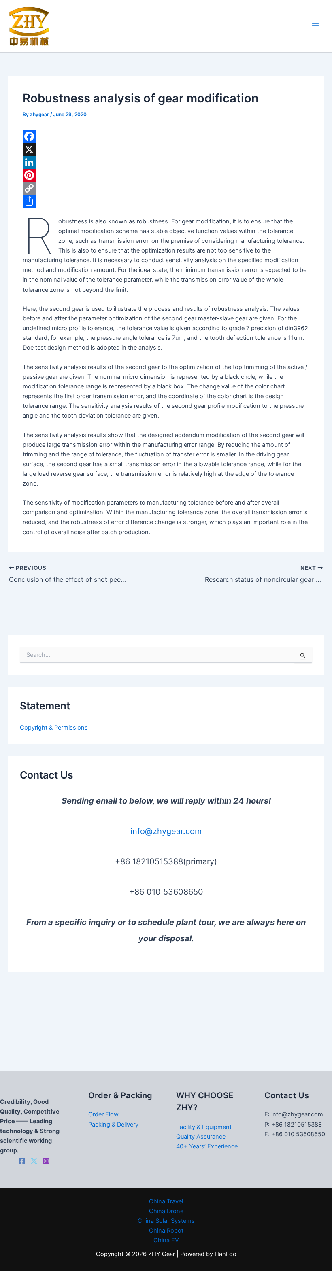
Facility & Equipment (204, 1127)
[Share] (166, 201)
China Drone (166, 1211)
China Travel (166, 1201)
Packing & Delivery (113, 1124)
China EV (166, 1240)
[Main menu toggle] (315, 26)
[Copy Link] (166, 188)
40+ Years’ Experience (207, 1146)
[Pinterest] (166, 175)
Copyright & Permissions (54, 727)
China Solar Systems (166, 1220)
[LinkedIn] (166, 162)
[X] (166, 149)
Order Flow (103, 1114)
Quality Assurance (201, 1136)
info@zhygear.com (166, 831)
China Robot (166, 1230)
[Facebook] (166, 136)
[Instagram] (46, 1161)
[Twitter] (34, 1161)
